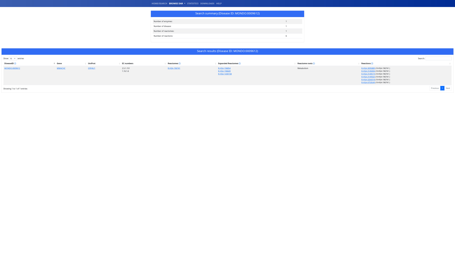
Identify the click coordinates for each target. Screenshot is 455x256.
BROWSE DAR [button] (176, 3)
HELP (219, 3)
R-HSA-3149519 (368, 74)
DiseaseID (9, 63)
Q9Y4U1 (91, 68)
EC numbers (127, 63)
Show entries (13, 58)
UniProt (91, 63)
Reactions (366, 63)
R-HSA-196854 (224, 68)
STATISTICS (192, 3)
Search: (421, 58)
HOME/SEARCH (159, 3)
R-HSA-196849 (224, 71)
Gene (59, 63)
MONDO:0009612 (12, 68)
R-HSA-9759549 (368, 82)
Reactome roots (305, 63)
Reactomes (173, 63)
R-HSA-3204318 (368, 79)
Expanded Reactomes (228, 63)
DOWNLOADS (207, 3)
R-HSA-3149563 (368, 76)
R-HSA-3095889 (368, 68)
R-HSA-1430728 (225, 74)
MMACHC (61, 68)
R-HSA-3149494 (368, 71)
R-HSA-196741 (174, 68)
